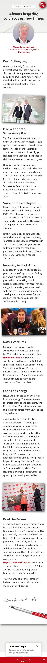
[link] (42, 5)
